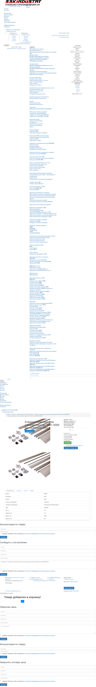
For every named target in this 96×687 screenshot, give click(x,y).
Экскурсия (7, 26)
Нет (78, 83)
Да (75, 83)
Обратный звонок (69, 588)
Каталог (7, 45)
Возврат (32, 490)
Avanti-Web (76, 591)
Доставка (19, 490)
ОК (22, 601)
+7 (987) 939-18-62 (11, 31)
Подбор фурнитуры (9, 25)
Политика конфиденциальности (13, 591)
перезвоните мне (64, 35)
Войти (77, 89)
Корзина (78, 91)
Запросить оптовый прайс (13, 30)
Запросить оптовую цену (71, 448)
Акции (9, 379)
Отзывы (36, 579)
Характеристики (10, 490)
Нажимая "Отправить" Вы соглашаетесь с (28, 533)
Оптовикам (51, 579)
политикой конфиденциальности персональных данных (40, 533)
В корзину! (67, 443)
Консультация (30, 431)
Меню (2, 381)
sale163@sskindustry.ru (72, 581)
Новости (32, 579)
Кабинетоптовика (77, 86)
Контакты (40, 579)
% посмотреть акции (64, 37)
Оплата (25, 490)
